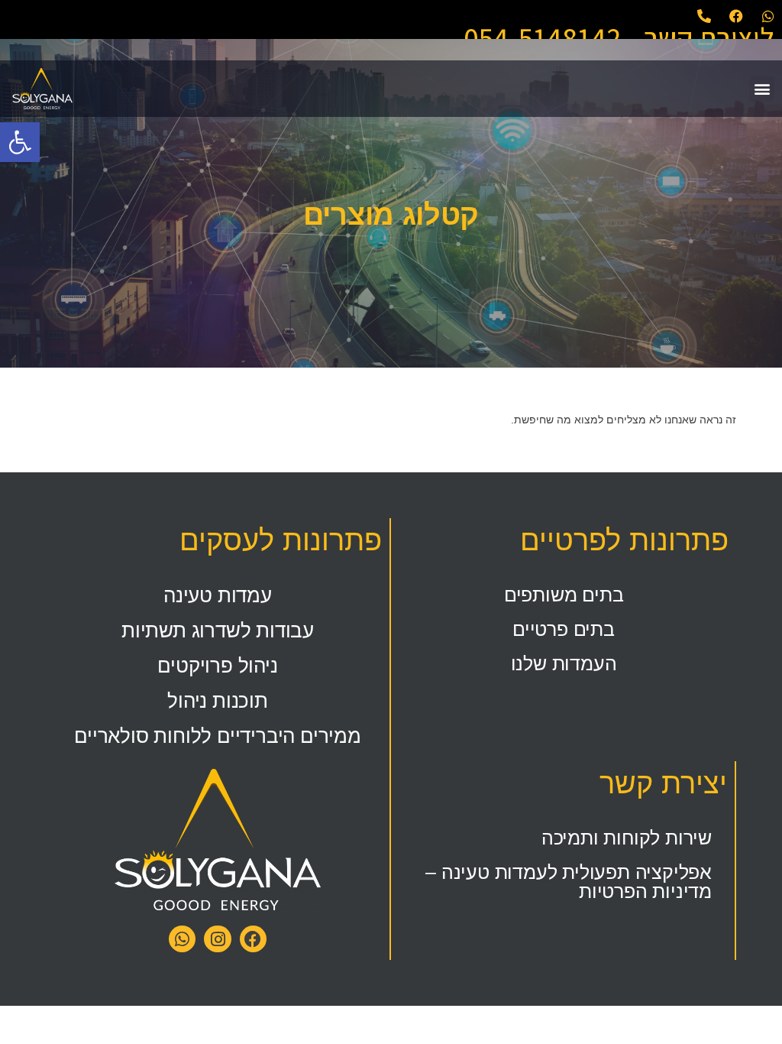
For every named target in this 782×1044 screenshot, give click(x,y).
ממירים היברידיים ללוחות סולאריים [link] (217, 736)
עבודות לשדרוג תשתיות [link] (217, 630)
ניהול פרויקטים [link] (217, 665)
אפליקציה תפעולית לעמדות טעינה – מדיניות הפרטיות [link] (568, 881)
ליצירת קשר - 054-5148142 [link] (619, 37)
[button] (761, 89)
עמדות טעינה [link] (217, 595)
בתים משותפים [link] (564, 594)
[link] (20, 142)
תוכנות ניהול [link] (217, 700)
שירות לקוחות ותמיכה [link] (626, 837)
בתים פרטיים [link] (563, 629)
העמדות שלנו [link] (564, 663)
